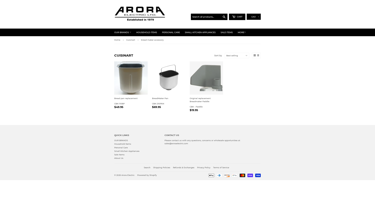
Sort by (218, 55)
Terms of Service (221, 167)
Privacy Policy (203, 167)
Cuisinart (130, 40)
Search (147, 167)
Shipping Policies (161, 167)
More (241, 32)
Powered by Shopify (147, 175)
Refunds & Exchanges (183, 167)
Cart (239, 16)
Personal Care (171, 32)
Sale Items (227, 32)
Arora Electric (127, 175)
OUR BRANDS (121, 32)
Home (117, 40)
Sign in (238, 10)
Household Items (146, 32)
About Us (118, 158)
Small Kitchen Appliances (200, 32)
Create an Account (253, 10)
